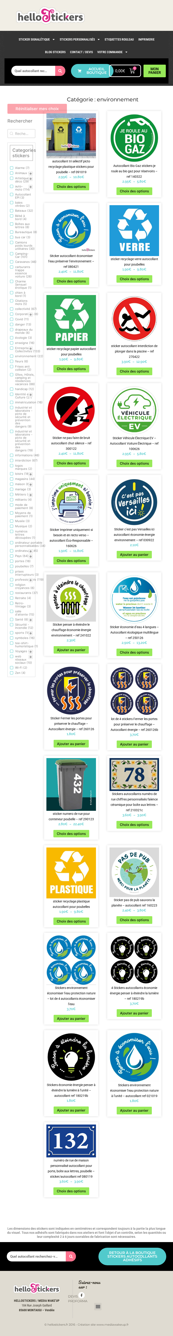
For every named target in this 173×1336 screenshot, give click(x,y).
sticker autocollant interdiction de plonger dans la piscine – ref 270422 (134, 351)
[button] (98, 1306)
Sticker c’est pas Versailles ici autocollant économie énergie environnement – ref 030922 (134, 534)
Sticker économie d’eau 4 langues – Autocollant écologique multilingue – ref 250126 (134, 632)
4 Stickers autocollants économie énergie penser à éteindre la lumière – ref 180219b (134, 993)
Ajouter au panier (134, 554)
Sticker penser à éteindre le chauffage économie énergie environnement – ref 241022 (71, 630)
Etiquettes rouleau (119, 39)
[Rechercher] (60, 71)
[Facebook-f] (81, 1295)
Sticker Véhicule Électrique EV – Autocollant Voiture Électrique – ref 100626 (134, 443)
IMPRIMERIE (146, 39)
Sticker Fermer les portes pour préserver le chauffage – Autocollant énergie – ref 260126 (71, 723)
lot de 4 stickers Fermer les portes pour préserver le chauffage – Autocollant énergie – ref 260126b (134, 724)
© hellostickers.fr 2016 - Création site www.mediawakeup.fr (86, 1324)
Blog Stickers (55, 52)
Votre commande (110, 52)
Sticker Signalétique (34, 39)
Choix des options (71, 186)
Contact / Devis (81, 52)
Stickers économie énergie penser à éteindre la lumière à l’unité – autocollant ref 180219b (71, 1090)
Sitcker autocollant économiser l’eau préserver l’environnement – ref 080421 (71, 261)
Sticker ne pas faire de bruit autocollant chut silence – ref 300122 (71, 443)
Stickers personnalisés (77, 39)
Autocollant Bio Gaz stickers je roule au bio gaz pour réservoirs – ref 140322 (134, 171)
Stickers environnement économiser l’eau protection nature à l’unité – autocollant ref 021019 (134, 1090)
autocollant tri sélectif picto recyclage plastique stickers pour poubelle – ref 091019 (71, 166)
